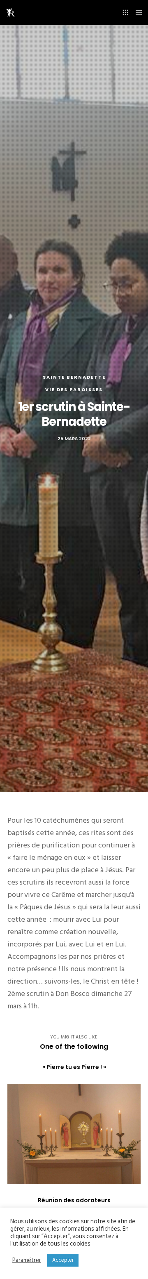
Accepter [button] (63, 1260)
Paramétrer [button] (26, 1260)
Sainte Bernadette (74, 377)
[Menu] (136, 12)
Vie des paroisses (74, 389)
